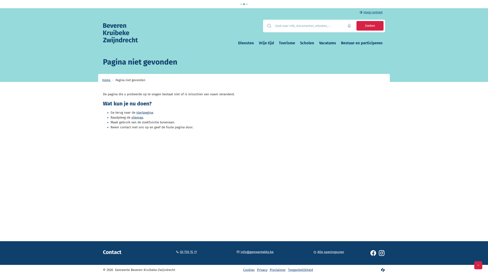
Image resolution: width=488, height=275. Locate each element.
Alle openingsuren (330, 252)
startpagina (144, 113)
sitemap (137, 118)
